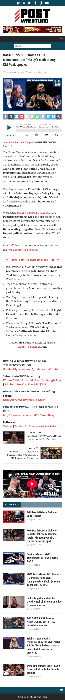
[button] (60, 39)
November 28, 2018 (15, 72)
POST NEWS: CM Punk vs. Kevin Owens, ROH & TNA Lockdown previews (41, 622)
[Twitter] (24, 3)
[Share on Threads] (59, 116)
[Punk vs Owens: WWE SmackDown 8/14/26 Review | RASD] (13, 558)
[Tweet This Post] (11, 116)
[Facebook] (35, 3)
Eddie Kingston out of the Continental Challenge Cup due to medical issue (44, 602)
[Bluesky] (18, 3)
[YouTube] (47, 3)
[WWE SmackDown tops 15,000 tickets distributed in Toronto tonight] (13, 670)
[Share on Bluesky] (53, 116)
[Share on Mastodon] (43, 116)
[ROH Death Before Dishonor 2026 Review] (13, 517)
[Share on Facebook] (5, 116)
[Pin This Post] (21, 116)
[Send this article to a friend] (27, 116)
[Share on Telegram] (48, 116)
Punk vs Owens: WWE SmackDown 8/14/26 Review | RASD (43, 558)
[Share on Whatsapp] (37, 116)
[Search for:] (32, 46)
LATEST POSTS (12, 504)
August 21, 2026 (35, 565)
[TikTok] (41, 3)
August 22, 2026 (35, 520)
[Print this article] (32, 116)
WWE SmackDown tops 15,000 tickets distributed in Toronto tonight (43, 669)
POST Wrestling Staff (37, 72)
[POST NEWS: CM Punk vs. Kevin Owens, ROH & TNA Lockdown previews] (13, 623)
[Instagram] (29, 3)
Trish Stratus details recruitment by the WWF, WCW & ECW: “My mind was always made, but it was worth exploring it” (43, 645)
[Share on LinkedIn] (16, 116)
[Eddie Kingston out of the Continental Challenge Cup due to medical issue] (13, 602)
